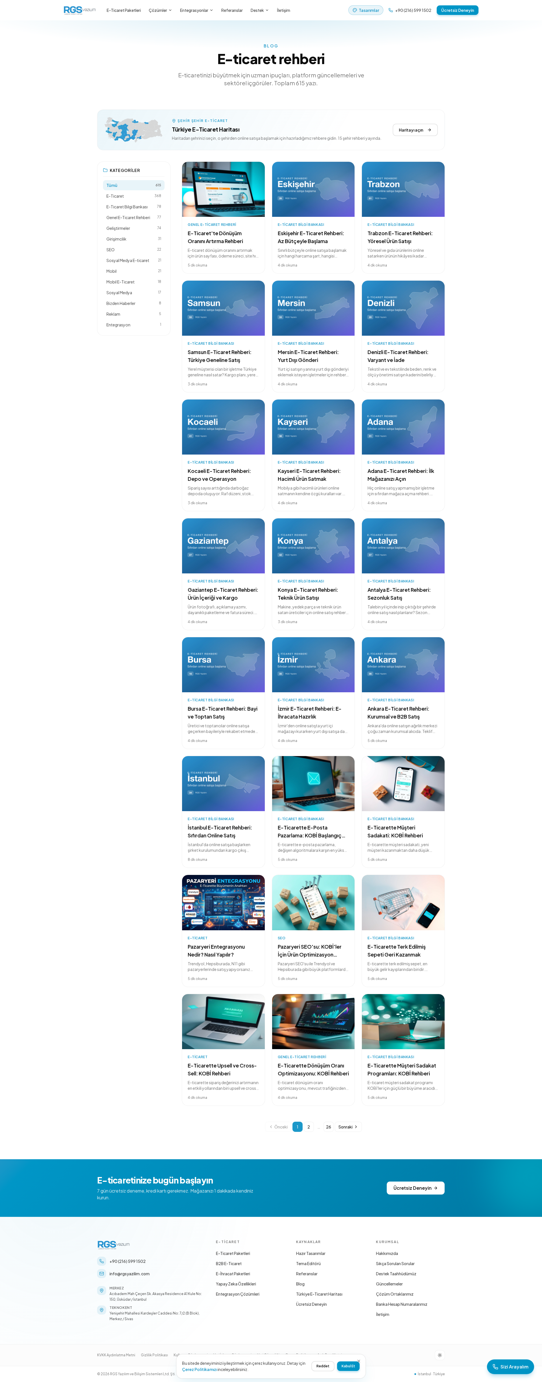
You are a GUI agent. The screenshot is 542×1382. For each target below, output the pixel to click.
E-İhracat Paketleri (233, 1273)
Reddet (322, 1366)
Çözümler (158, 10)
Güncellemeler (389, 1283)
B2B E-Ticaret (229, 1263)
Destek (257, 10)
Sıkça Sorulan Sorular (395, 1263)
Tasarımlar (369, 10)
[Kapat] (358, 1361)
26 (328, 1126)
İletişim (283, 10)
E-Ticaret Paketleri (124, 10)
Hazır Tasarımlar (310, 1253)
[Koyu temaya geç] (440, 1355)
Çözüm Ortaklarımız (395, 1293)
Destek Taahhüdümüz (396, 1273)
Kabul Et (348, 1366)
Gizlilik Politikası (154, 1355)
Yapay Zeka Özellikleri (236, 1283)
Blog (300, 1283)
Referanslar (232, 10)
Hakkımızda (387, 1253)
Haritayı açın (411, 129)
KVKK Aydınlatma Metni (116, 1355)
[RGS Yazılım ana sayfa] (80, 10)
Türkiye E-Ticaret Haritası (319, 1293)
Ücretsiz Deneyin (457, 10)
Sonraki (345, 1126)
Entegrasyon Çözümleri (237, 1293)
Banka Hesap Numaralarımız (401, 1304)
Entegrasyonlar (194, 10)
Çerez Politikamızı (199, 1369)
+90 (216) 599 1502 (413, 10)
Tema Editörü (308, 1263)
